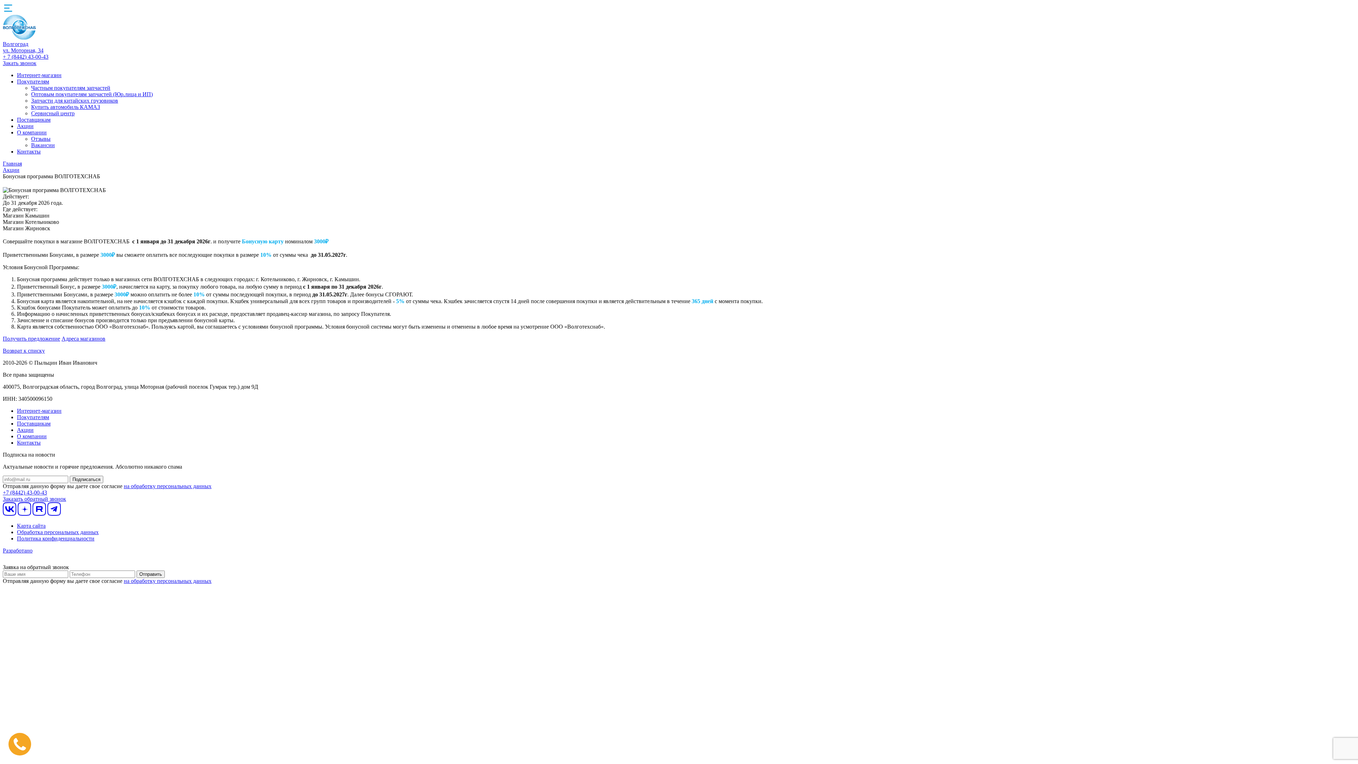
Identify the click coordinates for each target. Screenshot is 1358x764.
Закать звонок (19, 63)
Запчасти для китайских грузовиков (74, 101)
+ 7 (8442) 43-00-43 (25, 57)
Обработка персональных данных (58, 532)
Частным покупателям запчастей (70, 88)
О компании (32, 132)
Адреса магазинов (83, 339)
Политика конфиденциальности (55, 539)
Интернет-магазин (39, 75)
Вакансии (43, 145)
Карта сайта (31, 526)
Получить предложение (31, 339)
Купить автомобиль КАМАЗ (65, 107)
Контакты (29, 152)
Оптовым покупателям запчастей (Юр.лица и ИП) (92, 94)
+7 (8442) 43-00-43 (25, 493)
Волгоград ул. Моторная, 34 (23, 47)
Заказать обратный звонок (34, 499)
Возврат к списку (24, 351)
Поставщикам (34, 120)
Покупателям (33, 82)
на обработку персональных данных (167, 486)
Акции (25, 126)
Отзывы (41, 139)
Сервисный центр (53, 113)
